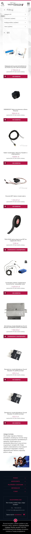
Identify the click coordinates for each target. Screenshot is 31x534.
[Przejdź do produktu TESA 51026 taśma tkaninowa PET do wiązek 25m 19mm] (15, 225)
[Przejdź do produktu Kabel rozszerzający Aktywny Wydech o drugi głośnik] (15, 138)
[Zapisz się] (24, 514)
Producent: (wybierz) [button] (9, 18)
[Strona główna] (15, 4)
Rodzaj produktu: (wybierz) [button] (11, 22)
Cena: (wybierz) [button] (8, 26)
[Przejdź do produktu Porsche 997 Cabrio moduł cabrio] (15, 181)
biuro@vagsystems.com (16, 510)
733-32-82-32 (16, 508)
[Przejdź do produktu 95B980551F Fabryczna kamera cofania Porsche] (15, 95)
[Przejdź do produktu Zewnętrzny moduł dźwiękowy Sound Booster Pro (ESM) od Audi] (15, 355)
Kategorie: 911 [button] (7, 14)
